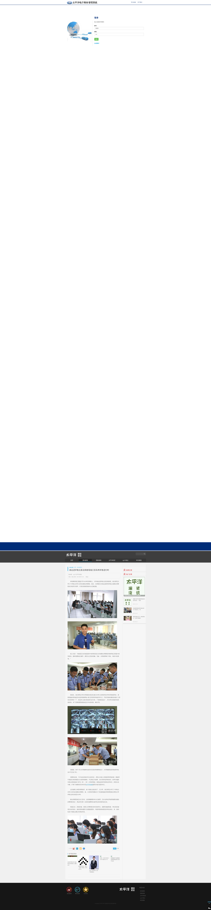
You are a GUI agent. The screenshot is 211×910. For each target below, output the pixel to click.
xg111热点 (125, 560)
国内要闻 (85, 560)
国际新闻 (98, 560)
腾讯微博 (77, 893)
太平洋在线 (89, 784)
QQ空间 (86, 893)
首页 (71, 560)
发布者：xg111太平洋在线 (75, 574)
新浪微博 (69, 893)
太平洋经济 (112, 560)
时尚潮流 (139, 560)
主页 (75, 567)
